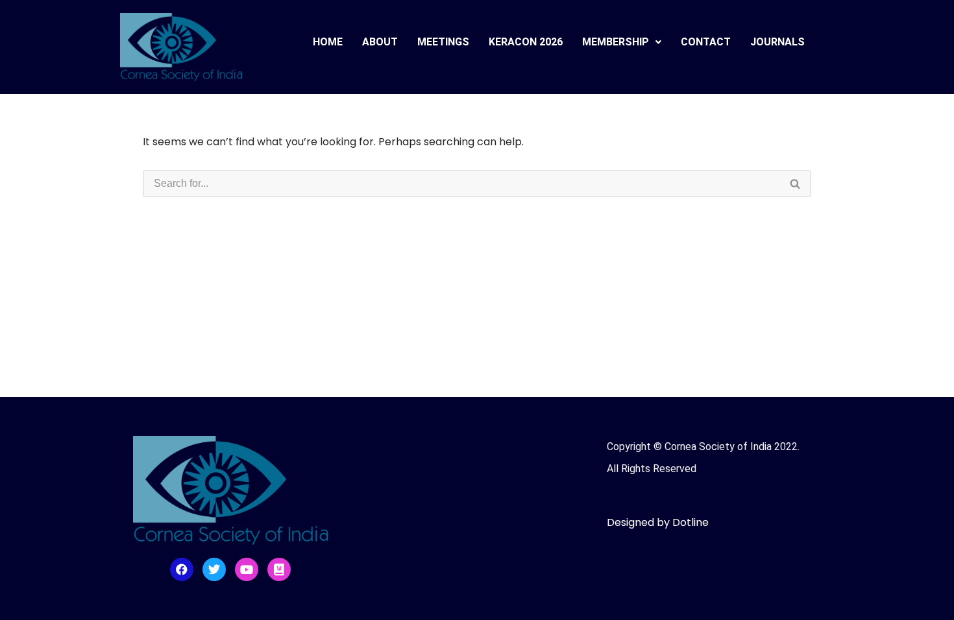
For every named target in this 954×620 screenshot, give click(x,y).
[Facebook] (181, 569)
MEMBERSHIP (615, 42)
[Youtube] (246, 569)
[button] (621, 42)
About (380, 42)
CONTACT (706, 42)
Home (328, 42)
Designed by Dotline (658, 522)
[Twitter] (214, 569)
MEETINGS (443, 42)
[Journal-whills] (279, 569)
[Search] (795, 183)
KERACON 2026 (526, 42)
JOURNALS (777, 42)
